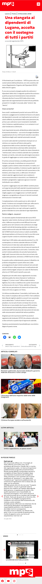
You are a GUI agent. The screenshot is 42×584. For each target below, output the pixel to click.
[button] (38, 4)
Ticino (14, 14)
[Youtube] (8, 580)
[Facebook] (2, 580)
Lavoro (7, 14)
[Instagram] (14, 580)
